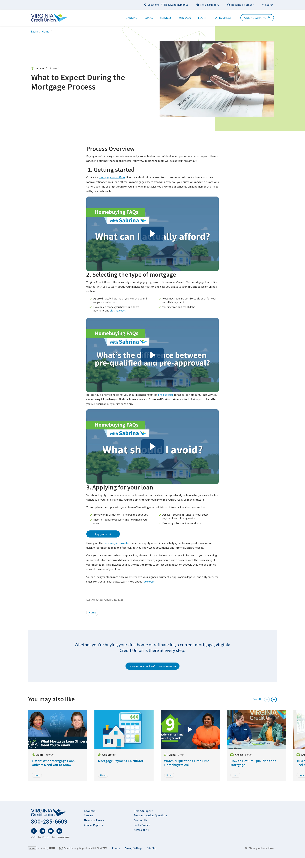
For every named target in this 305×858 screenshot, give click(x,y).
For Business (222, 17)
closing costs (118, 310)
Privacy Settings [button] (133, 848)
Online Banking (255, 17)
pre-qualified (166, 394)
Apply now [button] (101, 534)
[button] (152, 234)
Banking (131, 17)
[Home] (49, 17)
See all (257, 699)
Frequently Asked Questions (150, 815)
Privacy (116, 848)
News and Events (94, 820)
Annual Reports (93, 825)
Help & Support (209, 4)
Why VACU (185, 17)
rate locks (149, 581)
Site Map (151, 848)
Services (166, 17)
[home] (50, 813)
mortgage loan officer (112, 177)
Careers (88, 815)
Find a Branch (142, 825)
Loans (149, 17)
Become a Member (242, 4)
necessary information (117, 543)
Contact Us (140, 820)
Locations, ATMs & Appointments (168, 4)
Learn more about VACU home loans (150, 666)
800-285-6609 (49, 821)
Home (45, 31)
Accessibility (141, 830)
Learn (202, 17)
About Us (89, 811)
